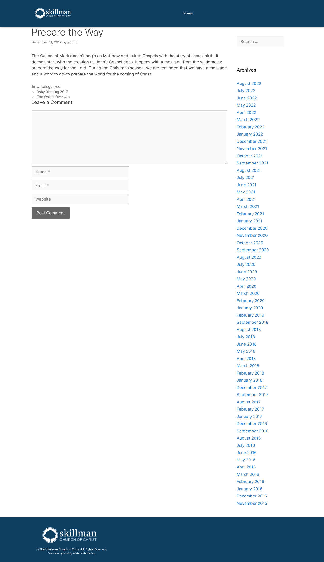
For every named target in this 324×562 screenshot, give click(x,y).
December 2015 (252, 496)
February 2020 (251, 300)
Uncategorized (48, 86)
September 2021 (252, 163)
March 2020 (248, 293)
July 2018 (246, 336)
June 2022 (247, 98)
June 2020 (247, 271)
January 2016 (250, 489)
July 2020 (246, 264)
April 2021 (246, 199)
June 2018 (246, 344)
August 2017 (249, 402)
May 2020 (246, 278)
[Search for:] (260, 41)
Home (188, 13)
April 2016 (246, 467)
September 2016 (252, 431)
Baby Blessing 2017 (52, 92)
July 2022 (246, 90)
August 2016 (249, 438)
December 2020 (252, 228)
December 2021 (252, 141)
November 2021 (252, 148)
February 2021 (250, 213)
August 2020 (249, 257)
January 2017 (249, 416)
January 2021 (249, 221)
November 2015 (252, 503)
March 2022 (248, 119)
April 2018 (246, 358)
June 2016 (247, 452)
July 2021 (246, 177)
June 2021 (246, 185)
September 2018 (252, 322)
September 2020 (253, 250)
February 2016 (250, 481)
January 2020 (250, 307)
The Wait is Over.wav (53, 97)
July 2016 (246, 445)
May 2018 (246, 351)
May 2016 (246, 460)
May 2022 (246, 105)
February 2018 (250, 373)
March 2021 (248, 206)
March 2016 (248, 474)
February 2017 (250, 409)
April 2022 (246, 112)
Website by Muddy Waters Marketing (71, 553)
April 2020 (246, 286)
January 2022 (250, 134)
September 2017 (252, 394)
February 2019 (250, 315)
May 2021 (246, 192)
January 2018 (249, 380)
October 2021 (250, 156)
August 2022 (249, 83)
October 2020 (250, 242)
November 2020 (252, 235)
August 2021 (249, 170)
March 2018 (248, 365)
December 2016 (252, 423)
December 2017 (252, 387)
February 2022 (250, 127)
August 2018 (249, 329)
